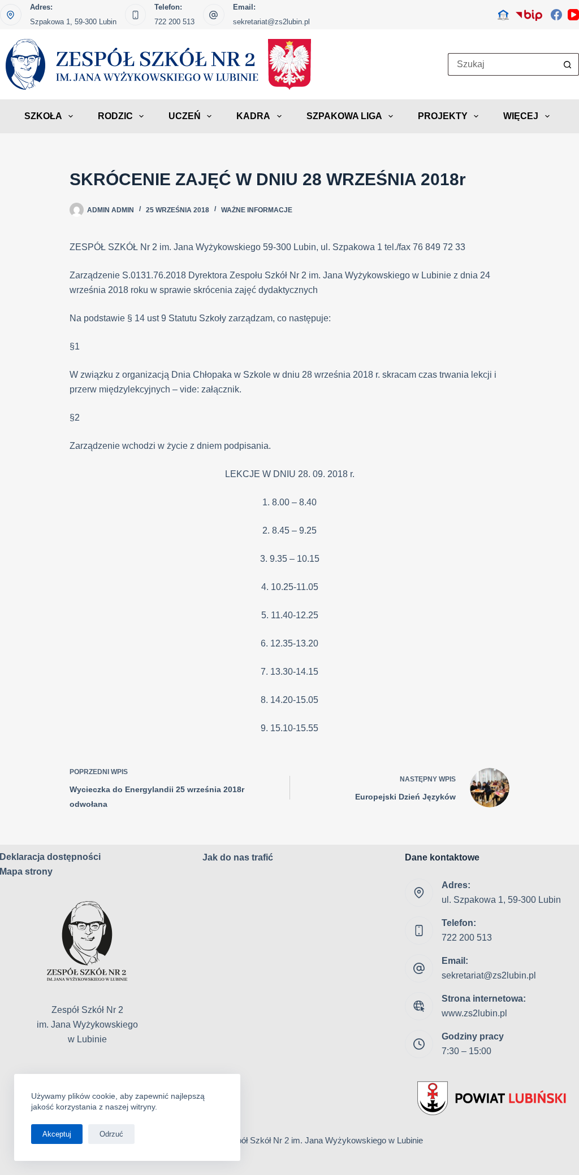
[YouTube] (573, 14)
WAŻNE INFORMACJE (256, 210)
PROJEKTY (443, 116)
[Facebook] (556, 14)
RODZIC (115, 116)
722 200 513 (174, 22)
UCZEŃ (184, 116)
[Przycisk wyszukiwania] (567, 64)
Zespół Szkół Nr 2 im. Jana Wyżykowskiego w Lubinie (323, 1140)
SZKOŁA (43, 116)
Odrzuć (111, 1134)
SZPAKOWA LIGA (344, 116)
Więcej (520, 116)
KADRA (253, 116)
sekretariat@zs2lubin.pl (271, 22)
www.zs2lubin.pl (474, 1013)
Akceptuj (56, 1134)
